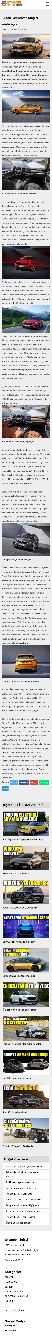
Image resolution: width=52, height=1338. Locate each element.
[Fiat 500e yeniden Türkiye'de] (26, 1074)
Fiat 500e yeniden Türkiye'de (17, 1078)
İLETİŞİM (19, 1245)
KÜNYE (8, 1245)
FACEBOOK (10, 1330)
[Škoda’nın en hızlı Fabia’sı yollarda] (26, 1005)
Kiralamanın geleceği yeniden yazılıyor (25, 1166)
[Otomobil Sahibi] (11, 5)
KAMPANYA (11, 1282)
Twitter (14, 782)
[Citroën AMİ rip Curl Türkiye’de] (26, 1142)
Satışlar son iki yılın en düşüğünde (22, 1205)
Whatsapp (44, 782)
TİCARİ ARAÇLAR (14, 1291)
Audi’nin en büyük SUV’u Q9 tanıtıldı (20, 907)
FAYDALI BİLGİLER (14, 1310)
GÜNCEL (9, 1277)
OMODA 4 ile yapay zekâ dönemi (19, 941)
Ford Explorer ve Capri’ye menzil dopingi (23, 839)
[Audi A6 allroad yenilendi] (26, 1108)
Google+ (34, 782)
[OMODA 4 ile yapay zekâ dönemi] (26, 937)
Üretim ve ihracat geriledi (18, 1222)
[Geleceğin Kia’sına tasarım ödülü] (26, 971)
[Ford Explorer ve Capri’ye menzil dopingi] (26, 835)
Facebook (24, 782)
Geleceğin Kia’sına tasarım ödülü (19, 976)
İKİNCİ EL (10, 1301)
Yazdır (5, 788)
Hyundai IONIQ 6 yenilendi (16, 873)
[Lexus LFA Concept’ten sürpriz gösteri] (26, 1040)
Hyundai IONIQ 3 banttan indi (20, 1217)
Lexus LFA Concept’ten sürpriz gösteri (22, 1044)
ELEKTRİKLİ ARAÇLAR (16, 1296)
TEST (8, 1306)
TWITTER (10, 1326)
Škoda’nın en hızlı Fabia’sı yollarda (19, 1010)
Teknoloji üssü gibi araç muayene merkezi (22, 1174)
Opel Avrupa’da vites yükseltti (21, 1188)
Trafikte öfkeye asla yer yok (20, 1182)
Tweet (39, 804)
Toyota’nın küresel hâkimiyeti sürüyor (24, 1211)
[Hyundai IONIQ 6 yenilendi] (26, 869)
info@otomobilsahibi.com (17, 1254)
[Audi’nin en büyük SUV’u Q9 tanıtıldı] (26, 903)
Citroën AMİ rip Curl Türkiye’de (18, 1146)
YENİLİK (9, 1286)
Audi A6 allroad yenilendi (15, 1112)
